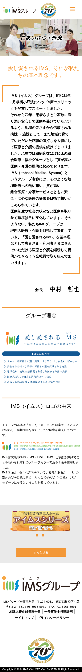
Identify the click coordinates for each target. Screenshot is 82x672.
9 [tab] (62, 529)
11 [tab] (37, 535)
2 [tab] (18, 529)
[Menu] (72, 9)
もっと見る (41, 552)
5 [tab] (37, 529)
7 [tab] (49, 529)
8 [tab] (56, 529)
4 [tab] (30, 529)
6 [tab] (43, 529)
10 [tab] (68, 529)
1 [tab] (12, 529)
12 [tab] (43, 535)
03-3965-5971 (36, 606)
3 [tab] (24, 529)
